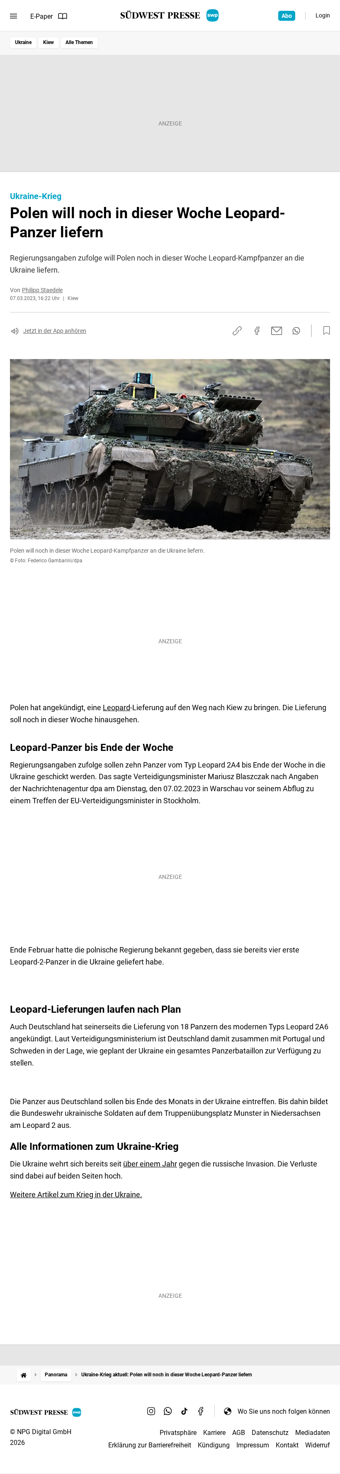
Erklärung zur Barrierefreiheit (149, 1445)
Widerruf (317, 1445)
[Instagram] (151, 1411)
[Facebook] (201, 1411)
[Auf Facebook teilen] (257, 330)
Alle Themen (79, 42)
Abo (287, 15)
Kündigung (214, 1445)
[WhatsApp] (168, 1411)
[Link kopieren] (237, 330)
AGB (238, 1433)
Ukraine (23, 42)
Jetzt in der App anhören (54, 330)
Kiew (48, 42)
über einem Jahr (150, 1163)
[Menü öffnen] (13, 16)
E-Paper (41, 16)
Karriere (214, 1433)
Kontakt (287, 1445)
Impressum (252, 1445)
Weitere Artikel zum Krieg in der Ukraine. (76, 1194)
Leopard (116, 707)
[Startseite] (24, 1375)
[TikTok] (184, 1411)
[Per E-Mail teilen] (277, 330)
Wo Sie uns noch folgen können (284, 1411)
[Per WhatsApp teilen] (296, 330)
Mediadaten (312, 1433)
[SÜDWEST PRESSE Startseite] (170, 15)
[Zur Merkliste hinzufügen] (324, 330)
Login (323, 15)
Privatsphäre (178, 1433)
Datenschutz (270, 1433)
